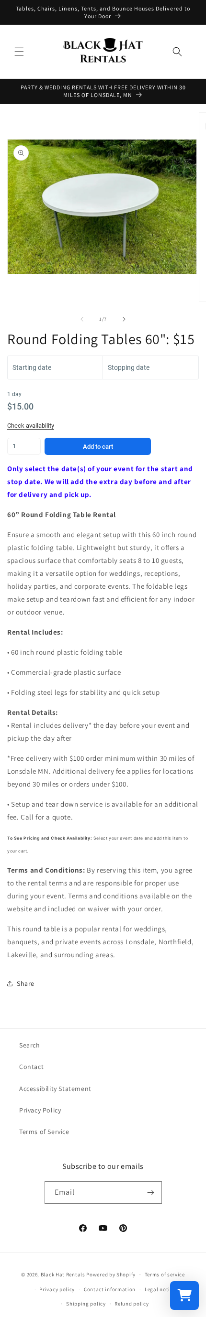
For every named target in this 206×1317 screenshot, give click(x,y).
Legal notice (160, 1289)
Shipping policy (86, 1303)
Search (29, 1045)
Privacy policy (57, 1289)
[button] (19, 51)
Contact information (110, 1289)
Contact (31, 1066)
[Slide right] (124, 319)
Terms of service (165, 1274)
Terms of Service (44, 1131)
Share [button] (25, 983)
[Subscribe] (150, 1192)
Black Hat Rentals (63, 1274)
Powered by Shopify (111, 1274)
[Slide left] (81, 319)
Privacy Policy (40, 1110)
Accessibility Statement (55, 1088)
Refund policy (131, 1303)
